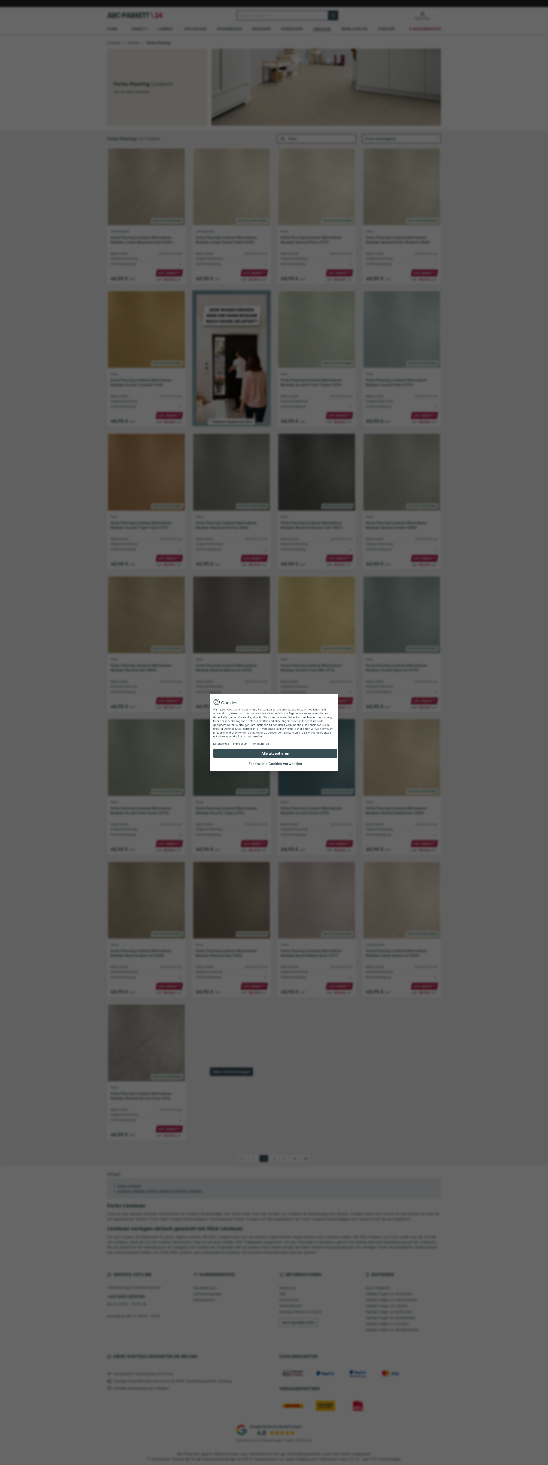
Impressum (240, 743)
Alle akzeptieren (275, 753)
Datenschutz (221, 743)
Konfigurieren (260, 743)
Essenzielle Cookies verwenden (275, 764)
